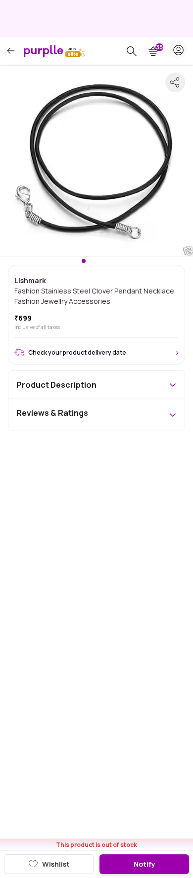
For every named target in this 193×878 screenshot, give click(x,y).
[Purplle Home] (43, 51)
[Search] (132, 51)
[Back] (11, 51)
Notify (144, 864)
